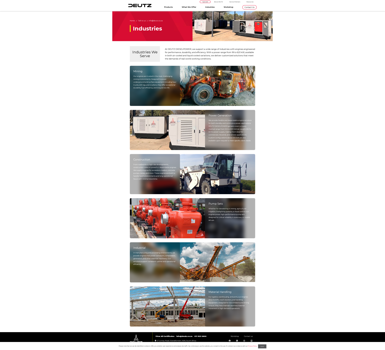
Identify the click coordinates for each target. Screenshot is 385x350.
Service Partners (234, 2)
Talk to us (142, 21)
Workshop (228, 7)
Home (132, 21)
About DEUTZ (218, 2)
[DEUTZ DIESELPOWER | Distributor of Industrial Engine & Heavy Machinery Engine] (139, 5)
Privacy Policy (252, 346)
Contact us (249, 7)
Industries (210, 7)
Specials (205, 2)
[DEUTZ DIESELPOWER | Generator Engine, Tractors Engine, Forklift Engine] (136, 338)
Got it (262, 346)
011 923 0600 (200, 336)
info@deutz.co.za (156, 21)
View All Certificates (165, 336)
